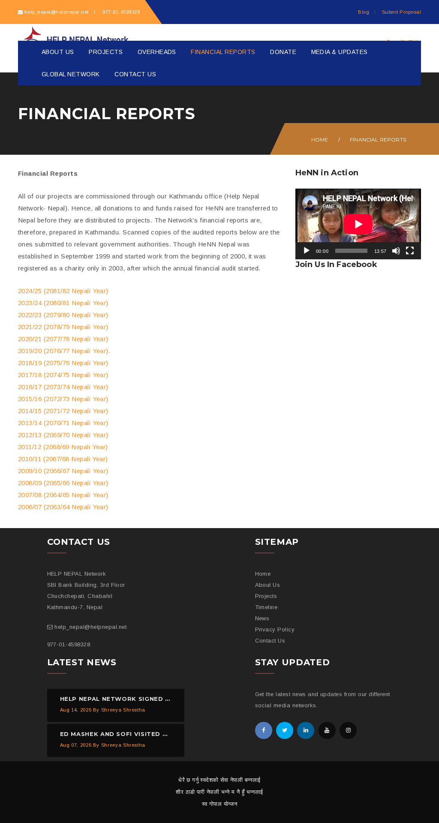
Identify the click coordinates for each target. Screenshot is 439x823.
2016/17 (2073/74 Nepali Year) (63, 386)
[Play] (306, 250)
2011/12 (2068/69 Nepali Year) (63, 447)
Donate (283, 51)
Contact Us (135, 74)
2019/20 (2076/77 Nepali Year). (64, 350)
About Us (58, 51)
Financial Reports (223, 51)
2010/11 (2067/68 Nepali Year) (63, 459)
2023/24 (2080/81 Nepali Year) (63, 302)
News (262, 618)
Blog (363, 12)
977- (120, 12)
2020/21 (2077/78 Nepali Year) (63, 338)
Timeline (266, 607)
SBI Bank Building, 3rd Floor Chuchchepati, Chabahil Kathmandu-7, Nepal (86, 596)
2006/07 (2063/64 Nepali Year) (63, 507)
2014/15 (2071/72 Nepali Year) (63, 411)
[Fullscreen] (410, 250)
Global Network (71, 74)
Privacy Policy (275, 629)
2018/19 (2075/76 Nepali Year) (63, 362)
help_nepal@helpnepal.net (56, 12)
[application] (358, 224)
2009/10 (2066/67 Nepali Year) (63, 471)
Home (319, 139)
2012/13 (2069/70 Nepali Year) (63, 435)
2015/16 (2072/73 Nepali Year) (63, 398)
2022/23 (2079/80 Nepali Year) (63, 314)
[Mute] (396, 250)
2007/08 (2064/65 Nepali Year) (63, 495)
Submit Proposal (401, 12)
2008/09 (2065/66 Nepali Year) (63, 483)
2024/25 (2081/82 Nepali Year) (63, 290)
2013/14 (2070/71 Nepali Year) (63, 423)
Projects (106, 51)
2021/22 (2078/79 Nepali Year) (63, 326)
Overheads (157, 51)
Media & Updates (339, 51)
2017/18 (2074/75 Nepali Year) (63, 374)
